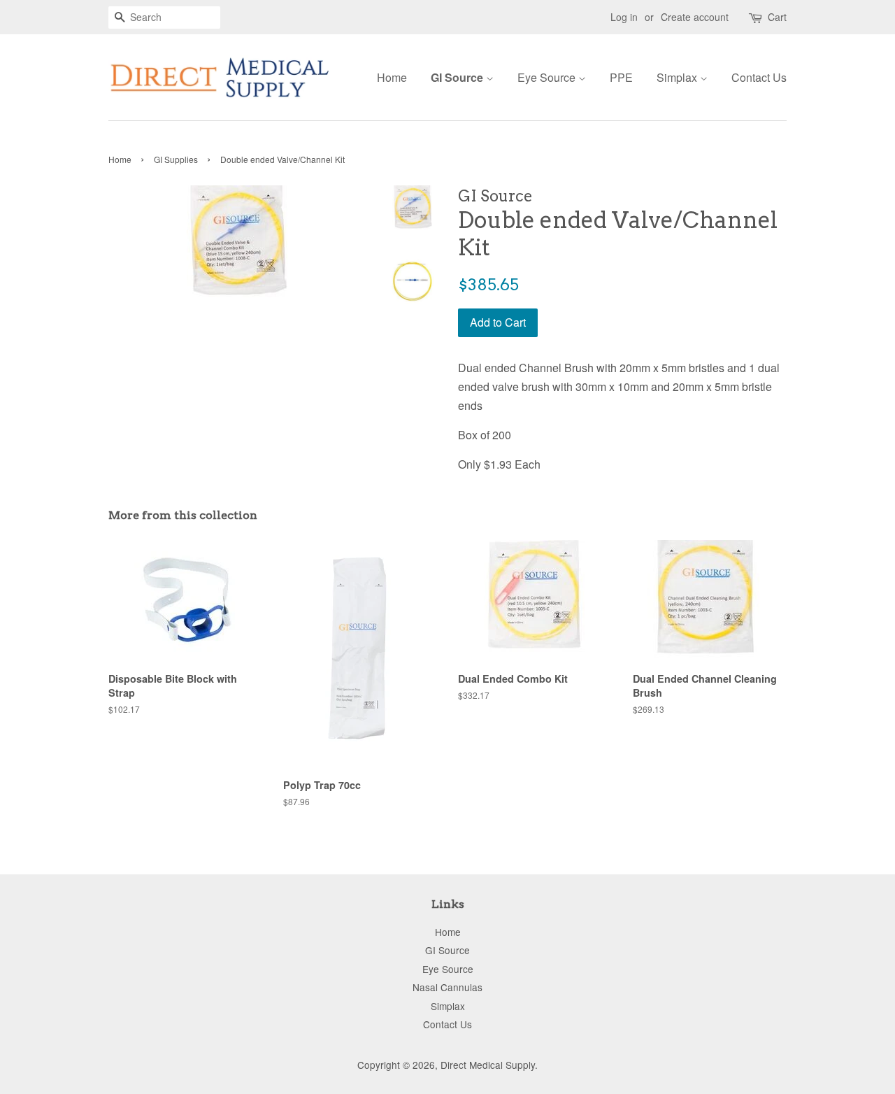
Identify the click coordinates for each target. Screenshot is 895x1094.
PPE (621, 77)
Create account (695, 17)
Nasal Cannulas (447, 987)
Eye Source (547, 77)
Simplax (678, 77)
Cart (777, 17)
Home (392, 77)
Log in (624, 17)
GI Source (458, 77)
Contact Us (759, 77)
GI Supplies (176, 159)
